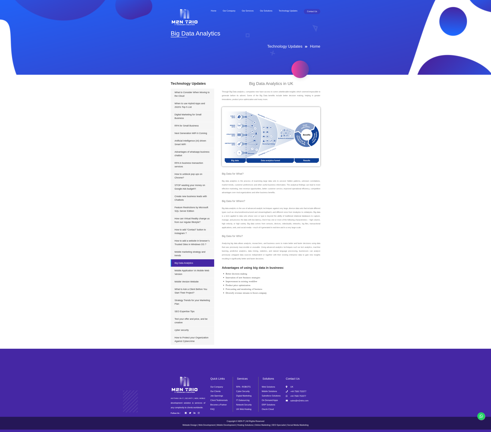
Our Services (248, 11)
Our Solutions (266, 11)
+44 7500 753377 (298, 391)
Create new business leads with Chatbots (191, 198)
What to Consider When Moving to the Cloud (192, 94)
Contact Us (312, 11)
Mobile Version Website (187, 281)
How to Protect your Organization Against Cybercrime (191, 339)
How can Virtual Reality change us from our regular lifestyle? (192, 220)
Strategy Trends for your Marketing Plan (192, 302)
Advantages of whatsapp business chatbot (192, 154)
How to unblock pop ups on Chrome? (188, 176)
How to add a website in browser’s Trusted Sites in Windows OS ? (192, 243)
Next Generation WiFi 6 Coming (191, 133)
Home (315, 46)
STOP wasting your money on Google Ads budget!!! (190, 187)
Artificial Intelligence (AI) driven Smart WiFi (190, 142)
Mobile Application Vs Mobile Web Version (192, 272)
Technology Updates (288, 11)
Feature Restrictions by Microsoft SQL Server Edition (191, 209)
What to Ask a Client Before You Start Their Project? (191, 291)
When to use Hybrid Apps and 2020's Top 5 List (190, 105)
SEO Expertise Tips (184, 311)
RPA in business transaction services (189, 165)
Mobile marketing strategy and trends (190, 254)
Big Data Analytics (184, 263)
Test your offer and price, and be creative (191, 321)
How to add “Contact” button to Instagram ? (190, 231)
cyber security (182, 330)
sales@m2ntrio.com (299, 401)
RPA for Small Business (187, 125)
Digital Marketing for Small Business (188, 116)
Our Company (229, 11)
